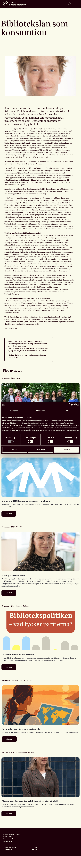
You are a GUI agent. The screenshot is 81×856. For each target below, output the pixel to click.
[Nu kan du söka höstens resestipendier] (40, 705)
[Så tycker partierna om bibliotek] (40, 630)
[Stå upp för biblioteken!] (40, 551)
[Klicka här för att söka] (69, 4)
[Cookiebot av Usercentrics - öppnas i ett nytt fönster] (70, 404)
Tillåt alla (66, 450)
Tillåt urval (40, 450)
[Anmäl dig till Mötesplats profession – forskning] (40, 477)
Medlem (8, 849)
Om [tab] (66, 411)
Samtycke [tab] (14, 411)
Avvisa (14, 450)
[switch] (30, 441)
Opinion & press (11, 847)
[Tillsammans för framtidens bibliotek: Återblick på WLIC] (40, 777)
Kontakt (35, 847)
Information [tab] (40, 411)
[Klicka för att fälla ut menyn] (75, 4)
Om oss (34, 849)
